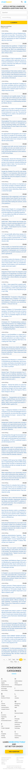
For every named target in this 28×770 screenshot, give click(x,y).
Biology (2, 696)
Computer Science (5, 709)
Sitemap (3, 763)
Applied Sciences (5, 684)
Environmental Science (6, 720)
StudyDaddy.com (17, 766)
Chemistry (3, 705)
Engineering (3, 716)
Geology (3, 735)
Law (15, 696)
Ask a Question (14, 751)
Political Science (18, 722)
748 (13, 660)
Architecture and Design (6, 686)
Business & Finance (5, 698)
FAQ (17, 759)
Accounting (3, 681)
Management (17, 703)
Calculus (3, 703)
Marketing (17, 705)
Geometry (3, 737)
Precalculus (17, 724)
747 (9, 660)
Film (2, 726)
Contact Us (4, 760)
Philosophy (17, 718)
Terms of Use (19, 762)
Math (16, 707)
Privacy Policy (19, 760)
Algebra (3, 682)
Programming (18, 726)
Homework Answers (6, 757)
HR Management (18, 684)
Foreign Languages (5, 728)
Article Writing (4, 690)
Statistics (17, 737)
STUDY (6, 2)
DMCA (2, 762)
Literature (17, 698)
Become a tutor (5, 759)
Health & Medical (18, 681)
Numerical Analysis (19, 713)
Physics (16, 720)
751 (24, 660)
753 (15, 662)
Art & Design (4, 688)
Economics (3, 715)
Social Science (18, 735)
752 (11, 662)
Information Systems (19, 690)
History (16, 682)
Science (16, 733)
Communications (5, 707)
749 (17, 660)
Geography (3, 733)
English (2, 718)
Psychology (17, 728)
